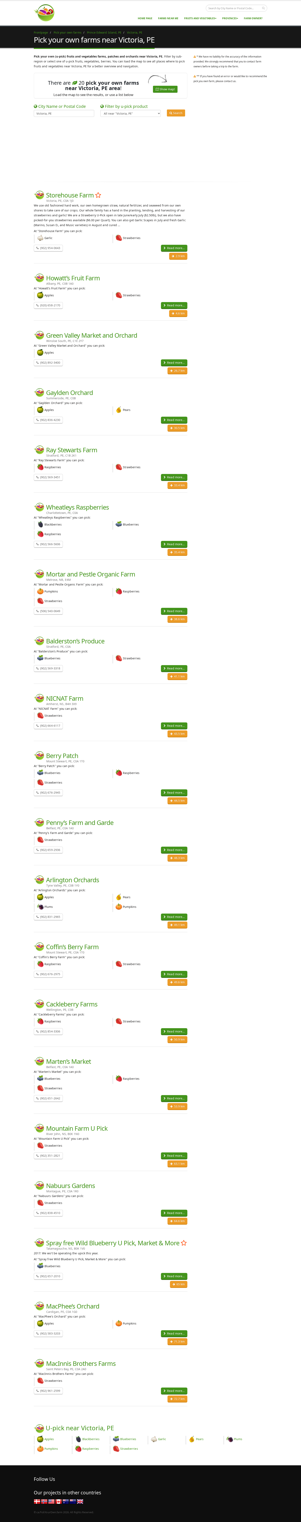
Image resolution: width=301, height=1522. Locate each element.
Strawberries (129, 1449)
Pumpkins (51, 1449)
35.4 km (179, 552)
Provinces (229, 18)
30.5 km (179, 428)
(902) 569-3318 (49, 668)
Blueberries (128, 1439)
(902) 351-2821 (49, 1156)
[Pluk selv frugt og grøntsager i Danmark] (37, 1501)
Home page (145, 18)
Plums (238, 1439)
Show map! (167, 89)
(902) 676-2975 (49, 974)
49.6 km (179, 982)
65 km (180, 1284)
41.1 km (179, 676)
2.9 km (180, 256)
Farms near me (168, 18)
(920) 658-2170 (49, 305)
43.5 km (179, 734)
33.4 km (179, 485)
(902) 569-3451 (49, 477)
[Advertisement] (147, 148)
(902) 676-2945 (49, 792)
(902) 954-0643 (49, 248)
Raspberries (90, 1449)
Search (177, 113)
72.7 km (179, 1399)
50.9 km (179, 1039)
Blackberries (91, 1439)
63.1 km (179, 1163)
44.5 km (179, 800)
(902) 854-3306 (49, 1031)
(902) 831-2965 (49, 917)
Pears (200, 1439)
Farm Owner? (253, 18)
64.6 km (179, 1221)
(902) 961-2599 (49, 1391)
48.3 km (179, 858)
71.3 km (179, 1341)
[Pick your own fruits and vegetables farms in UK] (80, 1501)
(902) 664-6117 (49, 726)
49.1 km (179, 925)
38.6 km (179, 619)
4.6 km (180, 313)
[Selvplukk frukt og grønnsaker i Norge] (44, 1501)
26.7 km (179, 370)
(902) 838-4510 (49, 1213)
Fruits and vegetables (199, 18)
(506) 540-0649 (49, 611)
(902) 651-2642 (49, 1098)
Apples (49, 1439)
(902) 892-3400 (49, 362)
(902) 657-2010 (49, 1276)
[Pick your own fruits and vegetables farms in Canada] (58, 1501)
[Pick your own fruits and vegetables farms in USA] (51, 1501)
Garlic (162, 1439)
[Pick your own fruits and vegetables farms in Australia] (65, 1501)
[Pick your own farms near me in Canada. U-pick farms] (46, 13)
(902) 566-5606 (49, 544)
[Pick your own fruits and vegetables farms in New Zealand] (73, 1501)
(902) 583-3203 (49, 1333)
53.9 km (179, 1106)
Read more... (175, 248)
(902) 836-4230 (49, 420)
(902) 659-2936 (49, 850)
